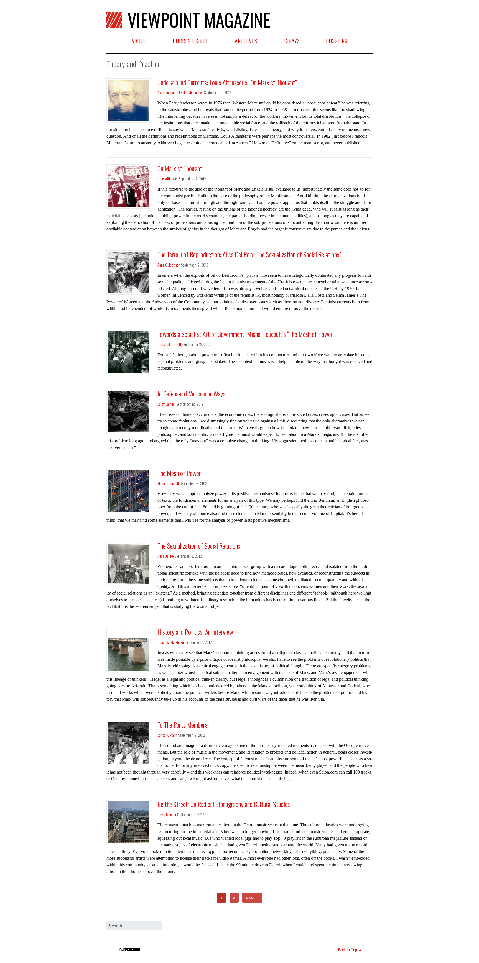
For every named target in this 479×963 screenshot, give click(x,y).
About (139, 41)
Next (252, 897)
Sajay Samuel (166, 404)
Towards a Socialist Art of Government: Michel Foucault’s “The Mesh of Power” (245, 334)
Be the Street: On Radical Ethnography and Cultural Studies (223, 804)
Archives (246, 41)
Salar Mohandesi (192, 92)
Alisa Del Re (165, 556)
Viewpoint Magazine (199, 20)
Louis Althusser (167, 178)
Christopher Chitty (170, 344)
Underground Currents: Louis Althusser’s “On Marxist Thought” (227, 82)
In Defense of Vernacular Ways (191, 393)
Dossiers (337, 41)
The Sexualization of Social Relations (198, 545)
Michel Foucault (168, 483)
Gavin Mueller (166, 814)
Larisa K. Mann (167, 735)
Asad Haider (165, 92)
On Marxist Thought (179, 168)
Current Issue (190, 41)
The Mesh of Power (179, 473)
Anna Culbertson (168, 265)
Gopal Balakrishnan (170, 642)
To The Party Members (182, 724)
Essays (292, 41)
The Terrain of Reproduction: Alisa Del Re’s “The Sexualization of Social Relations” (249, 254)
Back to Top (347, 950)
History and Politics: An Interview (195, 632)
